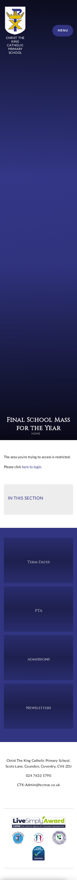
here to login (31, 467)
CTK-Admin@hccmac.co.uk (38, 785)
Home (35, 433)
